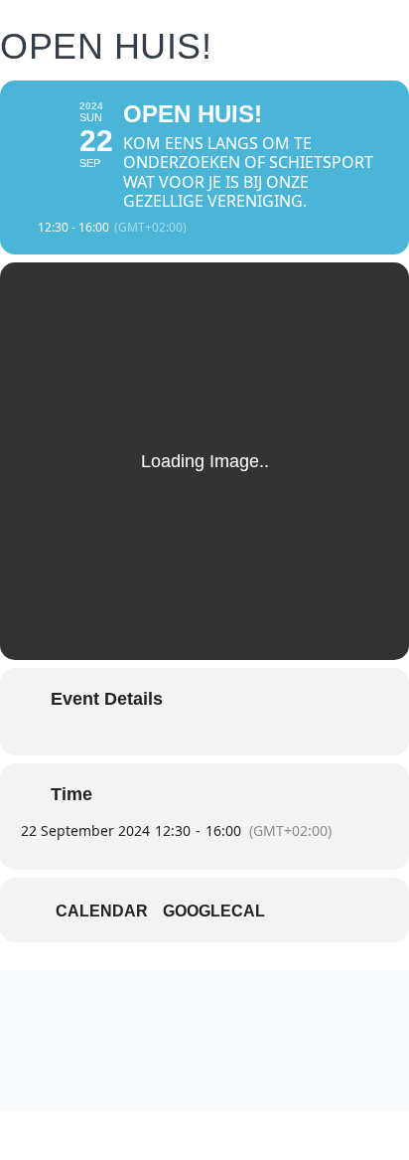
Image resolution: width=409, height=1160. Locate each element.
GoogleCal (214, 911)
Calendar (102, 911)
